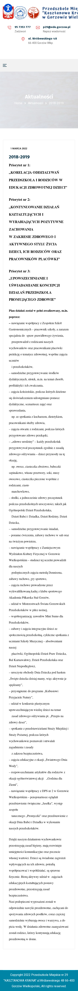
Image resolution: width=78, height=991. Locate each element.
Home (18, 103)
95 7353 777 (23, 27)
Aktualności (35, 103)
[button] (8, 8)
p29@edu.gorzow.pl (56, 27)
